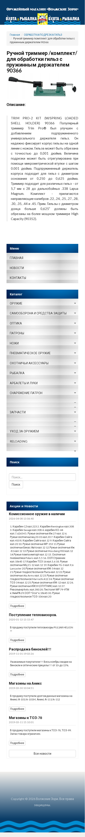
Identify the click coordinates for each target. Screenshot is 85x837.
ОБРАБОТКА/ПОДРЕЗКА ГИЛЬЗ (43, 34)
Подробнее (17, 606)
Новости (17, 268)
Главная (15, 34)
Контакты (18, 278)
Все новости (42, 753)
